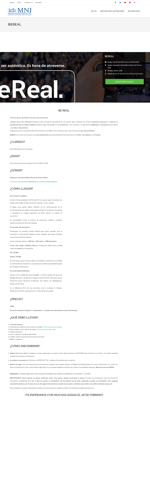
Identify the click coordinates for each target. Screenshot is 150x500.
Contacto (28, 2)
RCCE (19, 2)
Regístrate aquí (125, 81)
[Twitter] (120, 2)
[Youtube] (125, 2)
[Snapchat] (139, 2)
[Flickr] (130, 2)
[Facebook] (115, 2)
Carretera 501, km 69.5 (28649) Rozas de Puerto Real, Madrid (33, 182)
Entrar (38, 2)
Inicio (12, 2)
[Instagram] (134, 2)
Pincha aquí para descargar (52, 327)
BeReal (109, 56)
